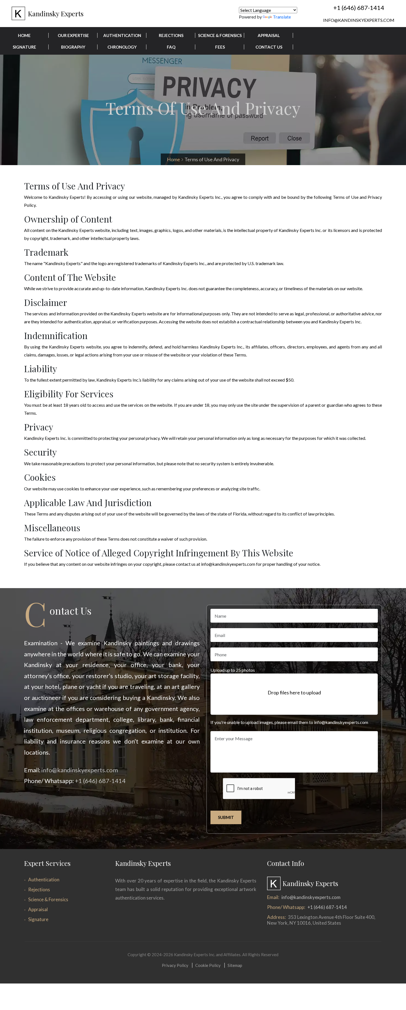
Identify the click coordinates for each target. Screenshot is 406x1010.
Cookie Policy (208, 965)
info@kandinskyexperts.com (358, 20)
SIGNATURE (24, 46)
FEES (220, 46)
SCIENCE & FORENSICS (220, 35)
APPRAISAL (269, 35)
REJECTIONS (171, 35)
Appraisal (38, 909)
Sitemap (235, 965)
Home (173, 159)
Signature (38, 919)
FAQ (171, 46)
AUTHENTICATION (122, 35)
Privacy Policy (175, 965)
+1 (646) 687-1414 (358, 7)
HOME (24, 35)
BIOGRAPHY (73, 46)
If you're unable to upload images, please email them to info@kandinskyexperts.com (289, 722)
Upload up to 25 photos (232, 670)
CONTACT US (268, 46)
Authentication (43, 879)
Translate (282, 16)
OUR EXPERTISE (73, 35)
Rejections (39, 889)
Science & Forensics (48, 899)
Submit (226, 817)
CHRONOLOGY (122, 46)
